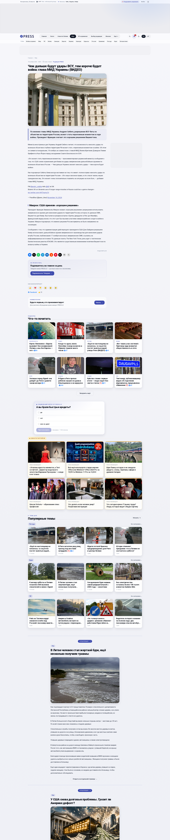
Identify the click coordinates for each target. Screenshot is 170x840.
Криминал (101, 41)
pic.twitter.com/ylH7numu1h (38, 192)
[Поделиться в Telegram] (42, 255)
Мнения (108, 36)
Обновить (137, 518)
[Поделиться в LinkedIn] (47, 255)
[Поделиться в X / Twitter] (34, 255)
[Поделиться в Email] (64, 255)
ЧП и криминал (82, 36)
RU (143, 36)
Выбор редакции (96, 36)
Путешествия (123, 41)
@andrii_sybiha (36, 186)
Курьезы (86, 41)
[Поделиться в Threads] (60, 255)
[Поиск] (130, 36)
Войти (143, 1)
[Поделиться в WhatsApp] (38, 255)
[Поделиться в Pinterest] (55, 255)
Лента (52, 36)
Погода (109, 41)
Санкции (56, 41)
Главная (44, 36)
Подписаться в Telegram (42, 273)
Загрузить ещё (85, 393)
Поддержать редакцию (130, 1)
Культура (78, 41)
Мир (73, 36)
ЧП (44, 41)
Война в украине (31, 41)
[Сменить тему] (139, 36)
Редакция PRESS (58, 61)
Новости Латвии (63, 36)
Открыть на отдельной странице (85, 779)
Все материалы (136, 524)
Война (49, 41)
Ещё (115, 36)
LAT (148, 36)
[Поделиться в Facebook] (29, 255)
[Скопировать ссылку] (68, 255)
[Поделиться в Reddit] (51, 255)
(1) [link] (100, 383)
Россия (94, 41)
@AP (47, 186)
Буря (115, 41)
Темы (22, 41)
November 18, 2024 (54, 198)
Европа (64, 41)
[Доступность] (148, 1)
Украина (71, 41)
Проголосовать (43, 430)
